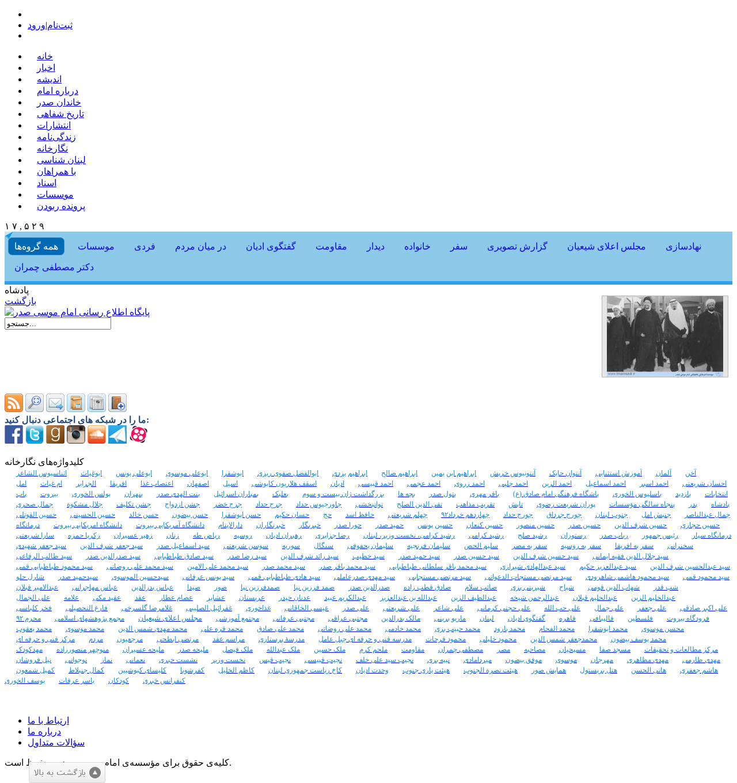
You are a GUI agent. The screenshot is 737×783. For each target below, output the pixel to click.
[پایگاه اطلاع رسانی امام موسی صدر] (77, 312)
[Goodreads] (55, 440)
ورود (36, 25)
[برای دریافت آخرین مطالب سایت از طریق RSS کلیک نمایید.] (14, 409)
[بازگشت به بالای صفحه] (67, 772)
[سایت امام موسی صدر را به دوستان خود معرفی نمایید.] (55, 409)
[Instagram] (76, 440)
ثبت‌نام (60, 25)
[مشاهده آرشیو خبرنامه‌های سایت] (76, 409)
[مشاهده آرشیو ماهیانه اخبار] (97, 409)
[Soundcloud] (97, 440)
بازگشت (20, 301)
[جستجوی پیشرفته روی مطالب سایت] (34, 409)
